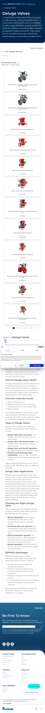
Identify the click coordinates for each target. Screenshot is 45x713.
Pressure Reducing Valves (7, 660)
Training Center (24, 664)
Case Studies (23, 672)
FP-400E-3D (22, 258)
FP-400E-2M (22, 216)
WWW (9, 703)
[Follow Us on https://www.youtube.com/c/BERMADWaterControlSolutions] (38, 608)
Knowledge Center (28, 654)
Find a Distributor (31, 692)
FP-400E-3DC (22, 301)
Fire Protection (5, 674)
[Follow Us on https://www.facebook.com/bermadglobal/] (42, 608)
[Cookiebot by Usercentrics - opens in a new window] (38, 347)
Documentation (24, 674)
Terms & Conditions (8, 699)
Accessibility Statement (30, 699)
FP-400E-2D (22, 174)
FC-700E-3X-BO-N (22, 89)
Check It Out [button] (30, 4)
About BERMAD (9, 685)
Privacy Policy (18, 699)
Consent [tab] (8, 350)
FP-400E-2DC (22, 194)
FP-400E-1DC (22, 133)
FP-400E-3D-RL (22, 280)
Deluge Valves (5, 658)
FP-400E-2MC (22, 237)
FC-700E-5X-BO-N (22, 112)
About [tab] (37, 350)
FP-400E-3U (22, 322)
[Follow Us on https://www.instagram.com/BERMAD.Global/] (40, 608)
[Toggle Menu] (41, 709)
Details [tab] (22, 350)
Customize (21, 365)
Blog (22, 656)
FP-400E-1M (22, 153)
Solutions (6, 670)
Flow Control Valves (6, 662)
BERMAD (3, 7)
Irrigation (4, 672)
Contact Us (34, 686)
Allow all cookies (36, 365)
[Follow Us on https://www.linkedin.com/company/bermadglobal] (36, 608)
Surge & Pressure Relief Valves (8, 656)
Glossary (22, 662)
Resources (25, 670)
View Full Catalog (37, 48)
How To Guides (24, 660)
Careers (4, 691)
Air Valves (4, 664)
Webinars (23, 658)
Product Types (8, 654)
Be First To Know (16, 615)
